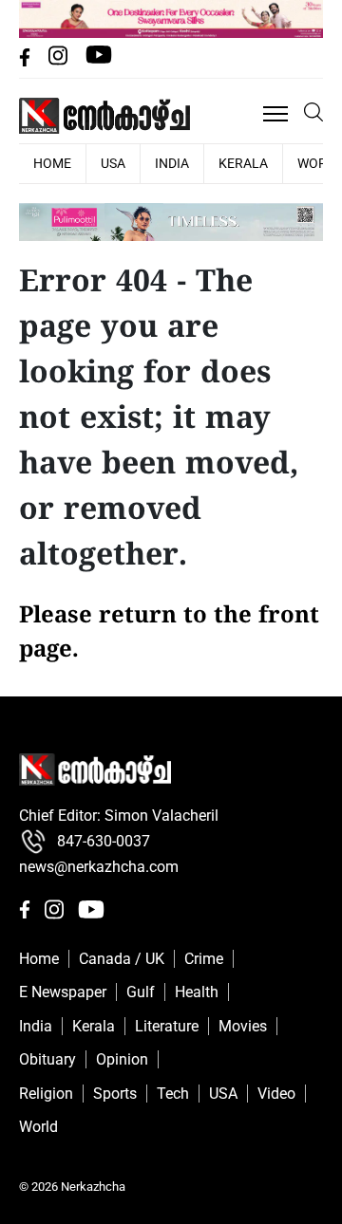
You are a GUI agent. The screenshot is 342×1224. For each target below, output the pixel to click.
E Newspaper (62, 992)
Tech (173, 1094)
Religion (46, 1094)
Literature (167, 1026)
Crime (203, 959)
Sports (115, 1094)
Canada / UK (121, 959)
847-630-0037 (103, 841)
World (38, 1127)
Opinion (122, 1059)
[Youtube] (99, 61)
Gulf (140, 992)
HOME (52, 163)
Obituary (47, 1059)
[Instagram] (59, 61)
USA (113, 163)
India (172, 163)
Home (39, 959)
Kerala (243, 163)
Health (196, 992)
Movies (242, 1026)
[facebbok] (26, 61)
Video (276, 1094)
